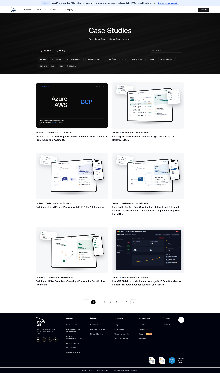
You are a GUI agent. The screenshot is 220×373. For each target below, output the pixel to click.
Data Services (71, 348)
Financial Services (96, 334)
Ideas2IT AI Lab (71, 325)
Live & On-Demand (121, 338)
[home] (13, 9)
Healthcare (94, 325)
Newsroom (143, 338)
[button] (29, 10)
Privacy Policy (87, 370)
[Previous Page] (86, 302)
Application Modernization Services (74, 337)
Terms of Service (102, 370)
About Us (142, 325)
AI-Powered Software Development (74, 330)
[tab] (46, 50)
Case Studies (119, 329)
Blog (116, 325)
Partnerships (143, 329)
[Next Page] (133, 302)
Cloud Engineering (72, 343)
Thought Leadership (121, 334)
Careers (141, 334)
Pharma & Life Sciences (98, 329)
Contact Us (167, 325)
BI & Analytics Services (74, 352)
